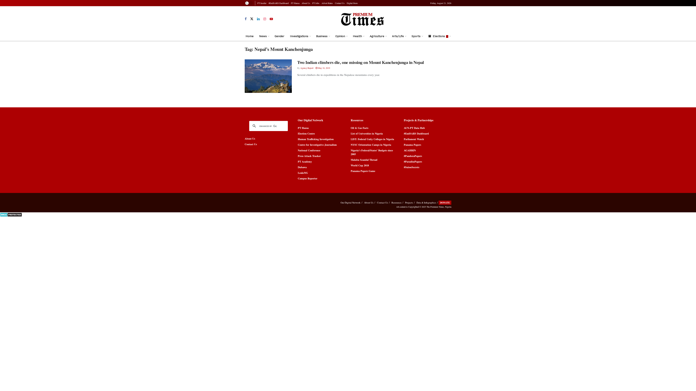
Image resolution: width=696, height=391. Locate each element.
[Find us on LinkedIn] (258, 19)
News (263, 36)
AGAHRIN (410, 150)
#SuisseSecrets (411, 167)
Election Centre (306, 133)
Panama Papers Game (363, 171)
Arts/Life (398, 36)
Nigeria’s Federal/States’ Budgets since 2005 (372, 152)
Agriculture (377, 36)
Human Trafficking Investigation (316, 139)
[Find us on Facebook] (245, 19)
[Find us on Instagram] (264, 19)
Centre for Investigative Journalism (317, 145)
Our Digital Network (351, 202)
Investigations (299, 36)
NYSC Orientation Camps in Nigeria (371, 145)
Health (357, 36)
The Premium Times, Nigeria (438, 206)
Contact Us (340, 3)
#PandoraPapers (413, 156)
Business (322, 36)
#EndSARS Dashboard (279, 3)
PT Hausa (295, 3)
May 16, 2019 (323, 67)
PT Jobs (315, 3)
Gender (279, 36)
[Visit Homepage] (362, 19)
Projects (409, 202)
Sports (416, 36)
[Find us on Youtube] (271, 19)
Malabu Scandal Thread (364, 160)
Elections (439, 36)
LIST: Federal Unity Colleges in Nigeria (372, 139)
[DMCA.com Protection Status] (11, 214)
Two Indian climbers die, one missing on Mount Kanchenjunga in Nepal (360, 62)
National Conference (309, 150)
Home (250, 36)
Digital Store (352, 3)
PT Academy (305, 161)
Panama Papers (412, 145)
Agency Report (306, 67)
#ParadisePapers (413, 161)
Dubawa (302, 167)
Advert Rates (327, 3)
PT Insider (261, 3)
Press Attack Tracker (309, 156)
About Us (306, 3)
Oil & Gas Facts (359, 128)
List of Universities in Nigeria (367, 133)
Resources (396, 202)
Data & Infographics (426, 202)
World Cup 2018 (360, 165)
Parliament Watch (414, 139)
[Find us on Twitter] (251, 19)
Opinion (340, 36)
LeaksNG (303, 173)
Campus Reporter (307, 178)
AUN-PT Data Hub (414, 128)
